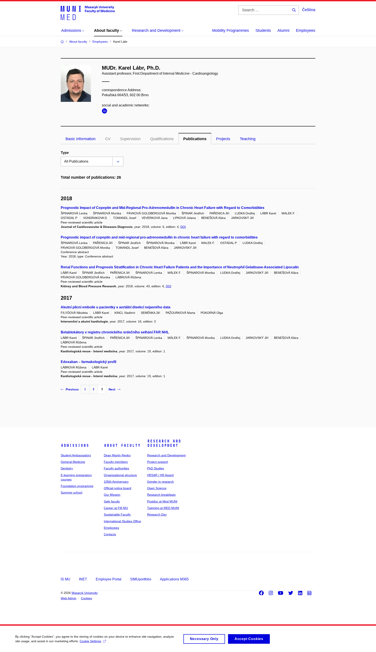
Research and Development (164, 443)
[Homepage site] (88, 12)
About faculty (122, 445)
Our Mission (112, 494)
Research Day (157, 514)
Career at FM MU (116, 508)
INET (83, 579)
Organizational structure (120, 475)
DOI (183, 227)
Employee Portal (108, 579)
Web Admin (68, 598)
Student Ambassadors (76, 455)
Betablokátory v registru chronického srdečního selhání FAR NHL (115, 332)
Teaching (247, 139)
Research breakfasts (161, 494)
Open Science (156, 488)
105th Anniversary (116, 481)
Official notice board (117, 488)
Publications (194, 139)
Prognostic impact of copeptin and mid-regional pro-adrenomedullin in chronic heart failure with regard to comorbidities (159, 237)
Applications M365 (174, 579)
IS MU (65, 579)
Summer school (71, 492)
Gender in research (160, 481)
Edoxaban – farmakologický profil (88, 362)
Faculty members (116, 462)
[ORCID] (105, 112)
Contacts (110, 534)
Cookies (86, 598)
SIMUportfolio (140, 579)
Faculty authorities (116, 468)
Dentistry (67, 468)
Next (112, 389)
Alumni (283, 30)
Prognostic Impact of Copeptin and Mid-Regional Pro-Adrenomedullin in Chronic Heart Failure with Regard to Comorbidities (162, 208)
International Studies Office (122, 521)
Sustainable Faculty (117, 514)
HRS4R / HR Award (160, 475)
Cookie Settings (90, 641)
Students (263, 30)
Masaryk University (85, 593)
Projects (223, 139)
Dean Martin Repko (117, 455)
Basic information (80, 139)
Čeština (308, 10)
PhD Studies (155, 468)
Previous (72, 389)
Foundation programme (77, 486)
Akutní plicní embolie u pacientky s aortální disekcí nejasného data (115, 307)
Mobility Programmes (230, 30)
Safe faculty (112, 501)
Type (65, 153)
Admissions (75, 445)
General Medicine (73, 462)
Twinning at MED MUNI (163, 508)
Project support (157, 462)
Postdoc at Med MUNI (162, 501)
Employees (305, 30)
